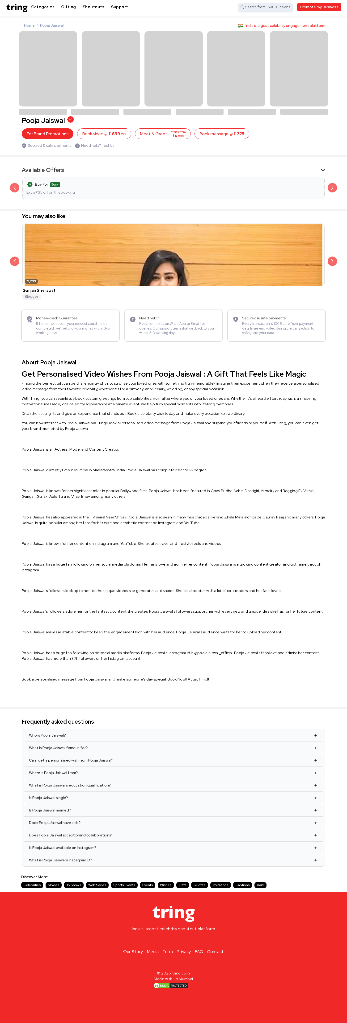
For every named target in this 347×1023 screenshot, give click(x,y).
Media (153, 951)
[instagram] (158, 940)
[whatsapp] (188, 940)
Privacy (184, 951)
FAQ (199, 951)
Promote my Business (319, 7)
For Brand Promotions (47, 133)
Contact (215, 951)
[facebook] (166, 940)
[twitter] (173, 940)
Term (167, 951)
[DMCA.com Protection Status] (170, 985)
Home (29, 25)
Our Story (133, 951)
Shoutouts (94, 6)
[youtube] (181, 940)
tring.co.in (181, 973)
